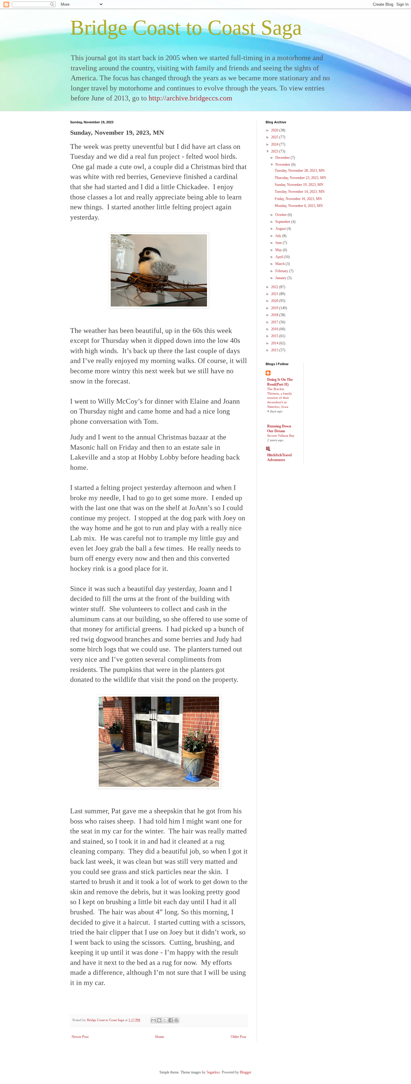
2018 (275, 315)
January (281, 278)
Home (159, 1037)
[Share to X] (165, 1020)
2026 (275, 130)
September (283, 222)
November (283, 164)
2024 (275, 144)
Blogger (245, 1072)
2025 (275, 137)
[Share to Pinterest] (176, 1020)
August (281, 228)
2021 (275, 294)
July (278, 236)
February (282, 271)
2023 (275, 151)
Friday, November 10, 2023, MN (298, 199)
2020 (275, 301)
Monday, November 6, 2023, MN (299, 206)
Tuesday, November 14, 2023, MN (300, 191)
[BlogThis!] (159, 1020)
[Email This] (153, 1020)
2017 (275, 322)
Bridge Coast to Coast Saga (186, 27)
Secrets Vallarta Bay (281, 435)
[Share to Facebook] (171, 1020)
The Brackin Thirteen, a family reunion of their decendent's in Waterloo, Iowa (279, 397)
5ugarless (213, 1072)
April (279, 257)
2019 (275, 308)
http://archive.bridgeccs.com (190, 98)
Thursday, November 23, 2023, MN (300, 178)
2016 (275, 329)
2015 (275, 336)
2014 (275, 343)
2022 (275, 287)
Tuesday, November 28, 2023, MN (300, 170)
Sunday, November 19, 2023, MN (299, 185)
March (280, 264)
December (283, 158)
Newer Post (80, 1037)
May (279, 250)
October (281, 215)
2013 (275, 350)
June (279, 243)
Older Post (238, 1037)
